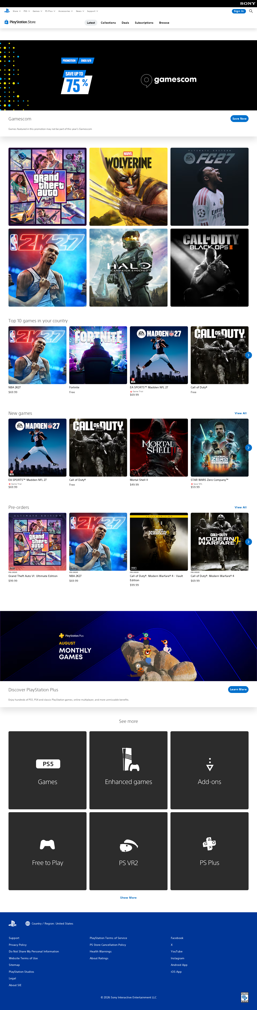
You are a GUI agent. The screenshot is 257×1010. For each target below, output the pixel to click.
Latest (91, 22)
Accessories (64, 11)
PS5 (25, 11)
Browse (164, 22)
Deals (125, 22)
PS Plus (49, 11)
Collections (108, 22)
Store (15, 11)
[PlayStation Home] (7, 11)
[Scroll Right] (248, 355)
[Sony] (248, 6)
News (79, 11)
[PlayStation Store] (21, 22)
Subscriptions (144, 22)
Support (91, 11)
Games (36, 11)
